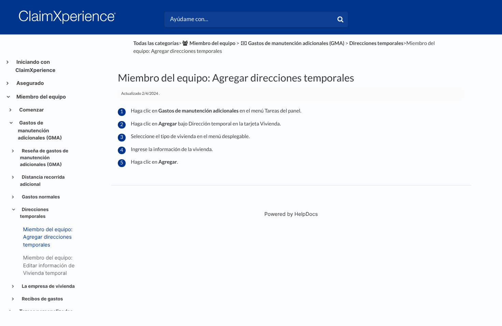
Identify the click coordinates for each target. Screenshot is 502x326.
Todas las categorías (156, 43)
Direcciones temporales (34, 213)
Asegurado (29, 83)
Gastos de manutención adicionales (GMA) (40, 130)
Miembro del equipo (40, 96)
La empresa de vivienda (48, 286)
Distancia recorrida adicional (42, 181)
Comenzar (31, 110)
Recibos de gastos (42, 299)
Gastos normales (40, 197)
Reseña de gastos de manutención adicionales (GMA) (44, 158)
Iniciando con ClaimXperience (35, 66)
